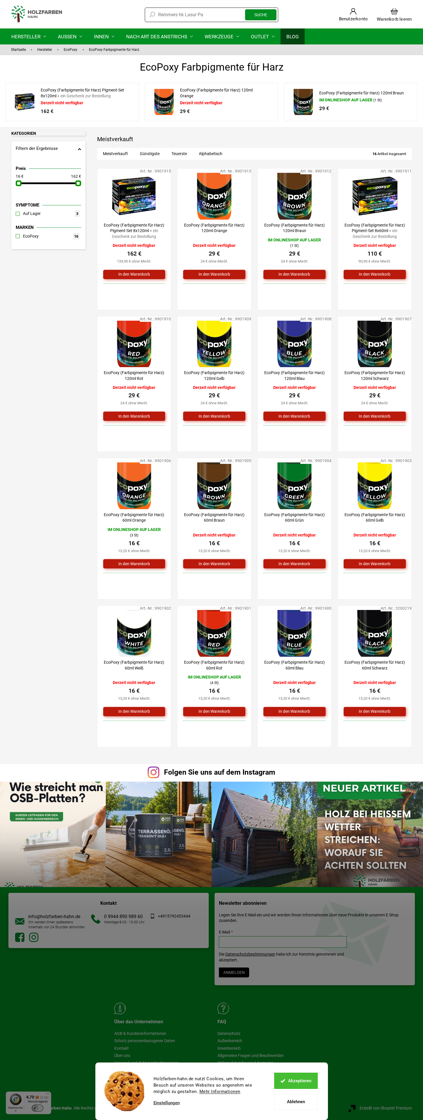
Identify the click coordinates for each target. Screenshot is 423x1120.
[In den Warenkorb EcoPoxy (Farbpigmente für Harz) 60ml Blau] (294, 711)
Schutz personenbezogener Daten (144, 1040)
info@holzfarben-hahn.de (54, 916)
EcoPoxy (50, 236)
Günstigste (150, 153)
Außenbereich (229, 1040)
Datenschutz (228, 1033)
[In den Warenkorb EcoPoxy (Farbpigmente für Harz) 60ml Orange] (134, 563)
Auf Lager (50, 213)
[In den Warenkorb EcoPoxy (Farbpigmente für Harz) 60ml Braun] (214, 563)
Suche (260, 14)
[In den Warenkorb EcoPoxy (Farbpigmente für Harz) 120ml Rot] (134, 416)
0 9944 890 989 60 (123, 916)
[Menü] (47, 1095)
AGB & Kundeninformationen (140, 1033)
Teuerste (179, 153)
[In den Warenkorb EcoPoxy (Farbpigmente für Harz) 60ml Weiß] (134, 711)
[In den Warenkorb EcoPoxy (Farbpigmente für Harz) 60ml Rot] (214, 711)
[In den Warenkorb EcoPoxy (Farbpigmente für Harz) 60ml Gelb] (375, 563)
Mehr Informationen (219, 1091)
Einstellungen (167, 1103)
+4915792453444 (174, 916)
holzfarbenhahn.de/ (33, 937)
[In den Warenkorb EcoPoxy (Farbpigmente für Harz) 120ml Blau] (294, 416)
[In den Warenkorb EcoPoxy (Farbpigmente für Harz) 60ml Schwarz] (375, 711)
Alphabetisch (210, 153)
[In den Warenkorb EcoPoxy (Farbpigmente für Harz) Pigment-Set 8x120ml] (134, 274)
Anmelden (234, 972)
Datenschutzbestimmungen (250, 954)
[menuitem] (29, 36)
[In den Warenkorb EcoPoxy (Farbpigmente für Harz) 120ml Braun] (294, 274)
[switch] (37, 1108)
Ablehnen (296, 1101)
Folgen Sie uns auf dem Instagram (219, 772)
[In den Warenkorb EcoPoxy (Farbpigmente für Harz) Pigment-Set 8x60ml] (375, 274)
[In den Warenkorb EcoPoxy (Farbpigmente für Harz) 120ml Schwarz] (375, 416)
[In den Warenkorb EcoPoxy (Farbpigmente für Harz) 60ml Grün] (294, 563)
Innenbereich (229, 1048)
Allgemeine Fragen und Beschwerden (250, 1055)
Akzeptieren (299, 1080)
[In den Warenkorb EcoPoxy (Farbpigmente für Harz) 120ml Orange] (214, 274)
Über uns (122, 1055)
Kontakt (121, 1048)
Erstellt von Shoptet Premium (386, 1107)
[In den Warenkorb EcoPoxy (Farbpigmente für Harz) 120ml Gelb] (214, 416)
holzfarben (19, 937)
